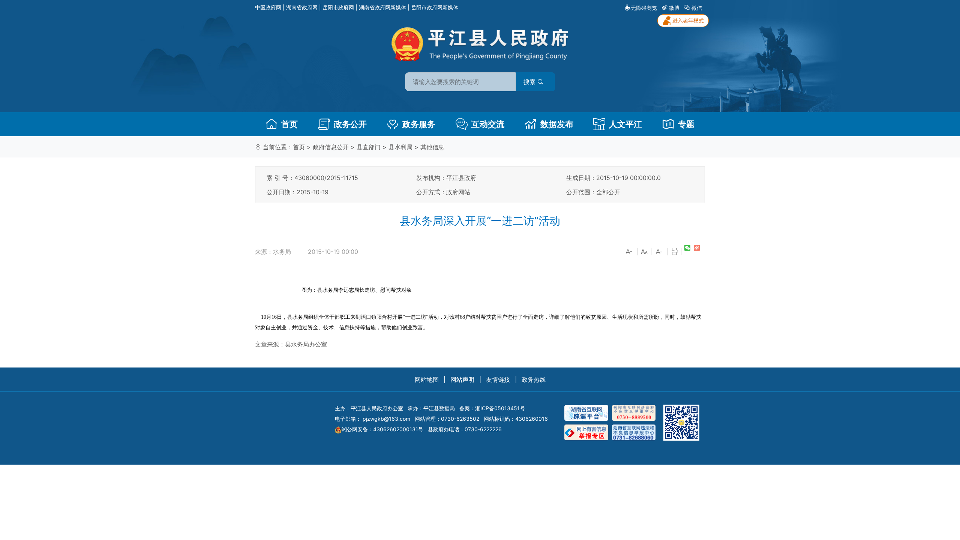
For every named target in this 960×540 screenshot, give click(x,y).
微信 (697, 7)
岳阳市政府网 (338, 7)
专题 (686, 124)
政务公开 (350, 124)
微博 (674, 7)
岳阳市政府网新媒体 (434, 7)
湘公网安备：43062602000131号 (382, 429)
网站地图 (427, 379)
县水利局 (400, 147)
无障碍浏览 (644, 7)
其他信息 (432, 147)
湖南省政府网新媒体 (382, 7)
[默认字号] (644, 252)
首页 (289, 124)
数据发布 (556, 124)
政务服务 (418, 124)
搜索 (530, 82)
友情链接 (498, 379)
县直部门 (369, 147)
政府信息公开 (331, 147)
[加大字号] (629, 252)
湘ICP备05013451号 (500, 408)
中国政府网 (268, 7)
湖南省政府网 (302, 7)
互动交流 (487, 124)
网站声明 (462, 379)
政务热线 (534, 379)
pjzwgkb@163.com (386, 419)
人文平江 (625, 124)
